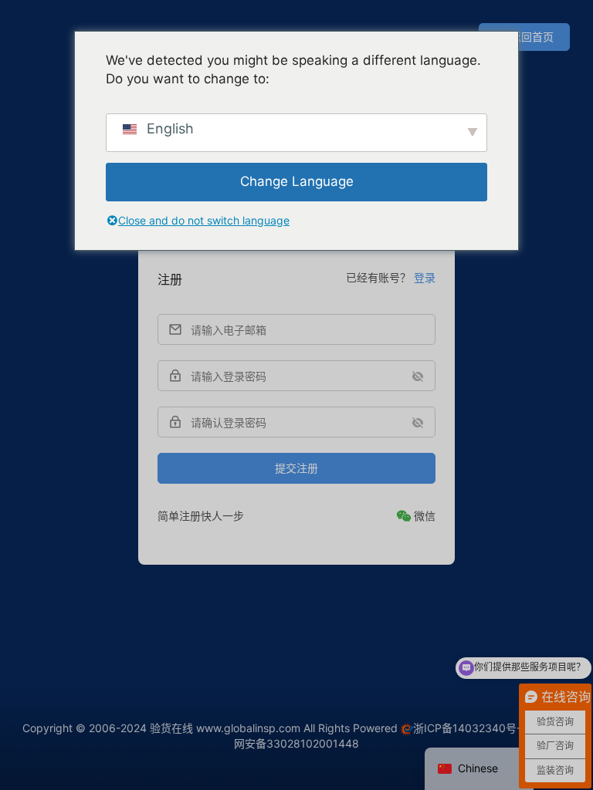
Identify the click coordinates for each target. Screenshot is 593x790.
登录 (424, 277)
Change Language (297, 181)
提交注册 (296, 467)
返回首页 (532, 36)
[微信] (415, 516)
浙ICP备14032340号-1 (470, 727)
